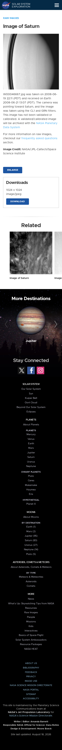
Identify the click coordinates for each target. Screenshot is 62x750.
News (31, 599)
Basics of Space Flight (31, 635)
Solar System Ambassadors (31, 640)
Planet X (31, 504)
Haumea (31, 489)
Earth (31, 443)
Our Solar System (31, 389)
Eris (31, 494)
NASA (4, 5)
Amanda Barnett (39, 722)
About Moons (31, 517)
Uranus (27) (31, 545)
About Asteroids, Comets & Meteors (31, 567)
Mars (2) (31, 531)
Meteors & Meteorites (31, 577)
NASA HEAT (31, 649)
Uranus (31, 462)
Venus (31, 439)
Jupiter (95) (31, 536)
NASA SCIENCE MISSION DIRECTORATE (31, 685)
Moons (31, 512)
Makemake (31, 485)
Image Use (31, 681)
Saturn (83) (31, 540)
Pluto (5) (31, 554)
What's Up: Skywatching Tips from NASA (31, 603)
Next (55, 324)
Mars (31, 448)
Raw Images (11, 18)
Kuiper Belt (31, 398)
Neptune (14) (31, 549)
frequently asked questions (39, 138)
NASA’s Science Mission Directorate (30, 716)
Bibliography (31, 668)
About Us (31, 663)
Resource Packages (31, 644)
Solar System (31, 384)
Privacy (31, 676)
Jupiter (31, 341)
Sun (31, 393)
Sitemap (31, 694)
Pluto (31, 476)
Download (17, 201)
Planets (31, 420)
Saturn (31, 457)
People (31, 617)
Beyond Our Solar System (31, 407)
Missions (31, 621)
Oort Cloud (31, 402)
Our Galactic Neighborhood (19, 13)
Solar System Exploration (19, 5)
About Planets (31, 424)
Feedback (31, 672)
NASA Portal (31, 690)
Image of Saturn (19, 278)
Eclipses (31, 412)
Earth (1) (31, 527)
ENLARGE (12, 170)
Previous (7, 324)
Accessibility (31, 699)
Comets (31, 586)
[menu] (57, 5)
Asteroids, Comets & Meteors (31, 562)
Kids (31, 626)
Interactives (31, 631)
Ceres (31, 480)
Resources (31, 608)
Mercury (31, 434)
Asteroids (31, 581)
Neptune (31, 466)
